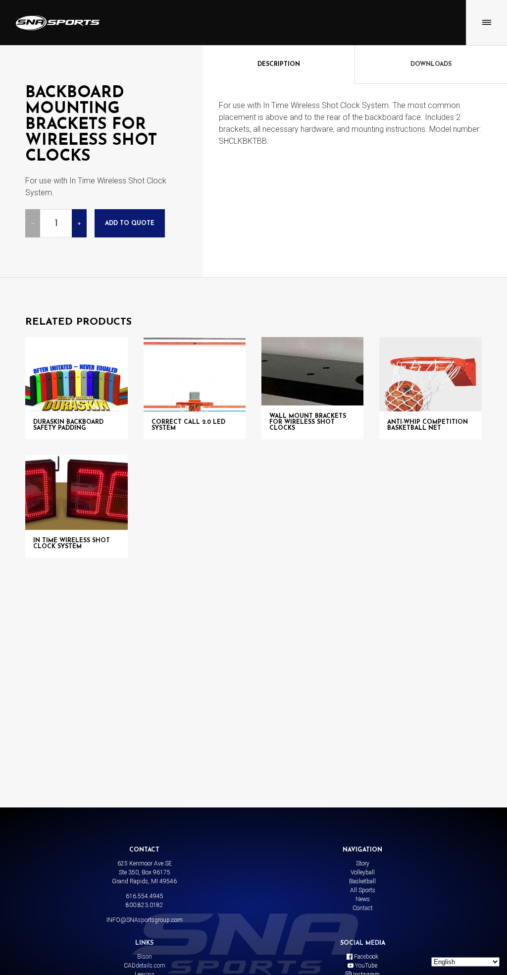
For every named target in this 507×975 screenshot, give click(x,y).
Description (278, 64)
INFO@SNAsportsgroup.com (144, 920)
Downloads (431, 64)
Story (362, 863)
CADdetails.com (144, 965)
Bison (144, 956)
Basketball (362, 881)
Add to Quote (129, 224)
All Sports (362, 890)
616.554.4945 (144, 896)
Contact (363, 908)
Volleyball (363, 872)
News (362, 899)
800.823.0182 (144, 905)
